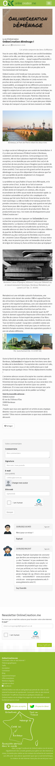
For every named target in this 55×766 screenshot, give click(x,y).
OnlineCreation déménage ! (18, 41)
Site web (9, 489)
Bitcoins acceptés (18, 706)
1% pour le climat (42, 706)
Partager (9, 426)
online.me (25, 3)
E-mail (10, 471)
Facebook (7, 686)
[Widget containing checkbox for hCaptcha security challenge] (24, 502)
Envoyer (10, 512)
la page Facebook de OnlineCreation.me (31, 748)
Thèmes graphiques (9, 663)
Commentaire (11, 449)
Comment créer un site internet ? (13, 660)
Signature (9, 461)
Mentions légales (8, 681)
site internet (41, 697)
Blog (3, 673)
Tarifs (4, 665)
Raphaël (19, 539)
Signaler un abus (8, 683)
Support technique (8, 676)
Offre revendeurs (8, 678)
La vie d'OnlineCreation (11, 39)
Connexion (6, 670)
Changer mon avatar (20, 483)
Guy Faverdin (21, 588)
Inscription (6, 668)
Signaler (47, 527)
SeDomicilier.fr (38, 218)
